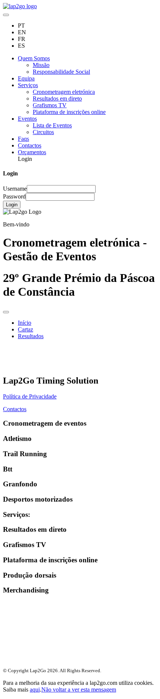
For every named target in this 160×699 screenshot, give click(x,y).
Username (15, 188)
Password (14, 196)
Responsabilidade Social (61, 72)
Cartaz (25, 329)
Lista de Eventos (52, 125)
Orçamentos (32, 152)
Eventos (27, 118)
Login (11, 204)
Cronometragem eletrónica (64, 92)
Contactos (29, 145)
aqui (35, 689)
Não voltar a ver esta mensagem (78, 689)
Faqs (23, 139)
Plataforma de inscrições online (69, 112)
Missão (41, 65)
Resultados (31, 336)
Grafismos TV (50, 105)
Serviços (28, 85)
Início (24, 323)
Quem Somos (34, 58)
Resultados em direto (57, 98)
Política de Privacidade (30, 396)
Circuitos (43, 132)
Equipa (26, 78)
